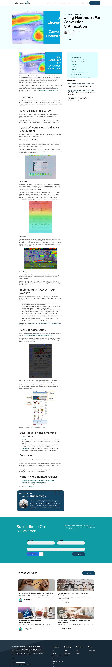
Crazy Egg (24, 439)
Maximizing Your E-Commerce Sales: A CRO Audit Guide (78, 99)
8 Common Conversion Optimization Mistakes (34, 482)
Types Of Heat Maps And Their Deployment (81, 59)
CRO (87, 97)
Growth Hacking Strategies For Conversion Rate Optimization (38, 480)
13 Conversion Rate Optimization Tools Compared (35, 484)
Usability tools (25, 448)
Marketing (81, 85)
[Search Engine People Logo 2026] (21, 1)
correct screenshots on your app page (48, 90)
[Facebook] (65, 40)
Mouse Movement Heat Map (79, 61)
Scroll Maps (74, 64)
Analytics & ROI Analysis (76, 83)
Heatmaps (73, 54)
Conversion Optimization (73, 14)
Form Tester (75, 69)
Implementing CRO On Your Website (79, 72)
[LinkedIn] (70, 40)
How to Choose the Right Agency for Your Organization (80, 87)
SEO (89, 85)
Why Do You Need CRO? (76, 57)
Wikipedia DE (32, 486)
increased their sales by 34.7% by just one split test (38, 335)
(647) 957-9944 (26, 664)
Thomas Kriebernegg (32, 496)
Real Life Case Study (76, 74)
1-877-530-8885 (20, 662)
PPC (86, 85)
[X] (67, 40)
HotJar (23, 445)
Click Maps (74, 67)
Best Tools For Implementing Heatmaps (80, 77)
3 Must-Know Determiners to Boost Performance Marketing (81, 93)
